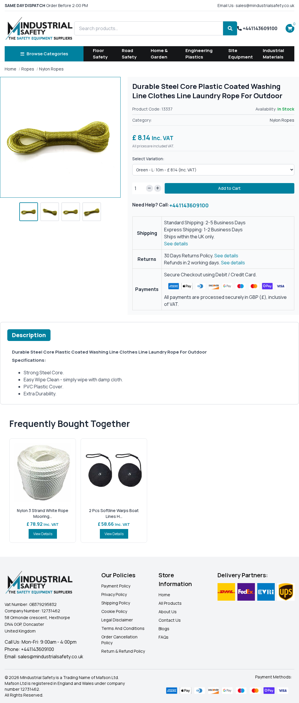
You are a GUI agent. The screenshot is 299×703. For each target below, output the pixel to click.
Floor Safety (100, 53)
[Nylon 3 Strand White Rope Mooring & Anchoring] (42, 472)
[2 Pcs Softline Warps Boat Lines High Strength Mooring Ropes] (114, 472)
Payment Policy (115, 586)
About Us (168, 611)
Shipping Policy (115, 603)
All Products (170, 603)
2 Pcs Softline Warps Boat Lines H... (114, 513)
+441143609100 (259, 28)
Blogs (164, 628)
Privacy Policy (114, 594)
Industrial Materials (273, 53)
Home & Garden (159, 53)
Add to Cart (229, 188)
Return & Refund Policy (123, 651)
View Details (42, 533)
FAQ (162, 637)
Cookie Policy (114, 611)
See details (176, 243)
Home (10, 69)
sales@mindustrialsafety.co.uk (50, 656)
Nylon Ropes (51, 69)
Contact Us (170, 620)
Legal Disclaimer (117, 620)
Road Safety (129, 53)
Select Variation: (148, 158)
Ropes (27, 69)
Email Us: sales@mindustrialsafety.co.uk (256, 5)
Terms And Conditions (123, 628)
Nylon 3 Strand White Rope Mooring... (42, 513)
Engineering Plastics (199, 53)
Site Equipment (240, 53)
